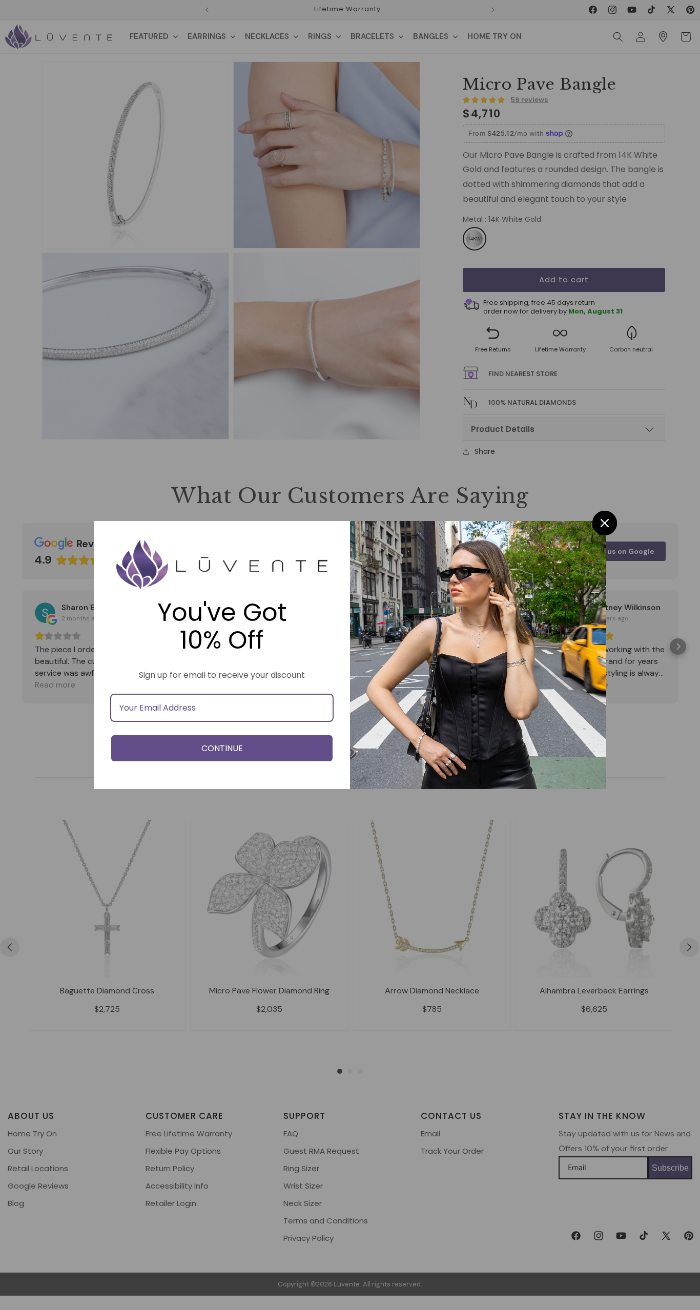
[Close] (604, 523)
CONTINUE (222, 748)
